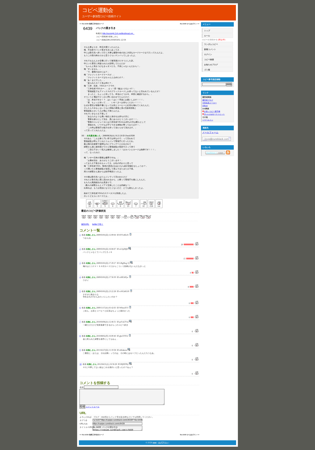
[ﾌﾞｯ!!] (143, 202)
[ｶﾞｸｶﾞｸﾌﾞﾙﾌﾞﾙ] (105, 202)
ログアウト (163, 442)
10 (81, 364)
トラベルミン (207, 120)
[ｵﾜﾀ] (120, 202)
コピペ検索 (209, 59)
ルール (207, 36)
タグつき (83, 420)
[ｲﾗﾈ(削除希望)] (159, 202)
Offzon (205, 106)
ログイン (208, 54)
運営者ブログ (207, 100)
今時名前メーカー (209, 103)
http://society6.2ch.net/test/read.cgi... (118, 33)
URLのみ (84, 424)
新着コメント (210, 49)
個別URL (85, 224)
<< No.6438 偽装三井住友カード (92, 24)
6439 (87, 28)
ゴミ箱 (207, 70)
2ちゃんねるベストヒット (214, 114)
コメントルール (92, 407)
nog (154, 442)
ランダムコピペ (211, 44)
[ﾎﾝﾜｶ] (112, 202)
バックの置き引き (106, 28)
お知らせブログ (211, 64)
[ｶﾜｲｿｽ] (136, 202)
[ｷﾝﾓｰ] (128, 202)
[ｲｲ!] (89, 202)
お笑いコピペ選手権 (212, 111)
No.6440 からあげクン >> (189, 24)
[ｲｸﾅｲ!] (151, 202)
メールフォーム (210, 132)
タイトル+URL (86, 427)
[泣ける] (97, 202)
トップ (207, 31)
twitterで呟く (97, 224)
